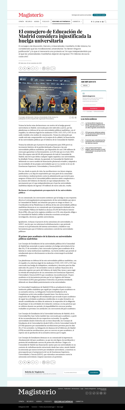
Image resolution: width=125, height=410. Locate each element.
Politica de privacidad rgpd (47, 407)
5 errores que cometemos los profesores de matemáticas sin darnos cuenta (95, 141)
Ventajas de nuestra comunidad (81, 15)
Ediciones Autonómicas (61, 21)
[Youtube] (103, 21)
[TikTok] (96, 21)
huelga (85, 85)
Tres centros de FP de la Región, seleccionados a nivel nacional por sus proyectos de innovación (95, 150)
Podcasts (45, 21)
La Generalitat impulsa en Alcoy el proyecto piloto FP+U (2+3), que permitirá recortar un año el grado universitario (95, 125)
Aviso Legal (60, 407)
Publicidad (67, 388)
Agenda (36, 21)
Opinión (21, 21)
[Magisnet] (31, 15)
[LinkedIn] (98, 21)
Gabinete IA (76, 21)
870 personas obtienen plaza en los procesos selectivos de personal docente (95, 133)
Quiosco (60, 388)
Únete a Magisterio (90, 388)
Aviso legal (89, 111)
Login (82, 388)
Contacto (103, 390)
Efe (19, 63)
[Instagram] (101, 21)
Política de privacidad (99, 111)
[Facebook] (91, 21)
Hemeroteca (75, 388)
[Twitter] (94, 21)
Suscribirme (93, 108)
